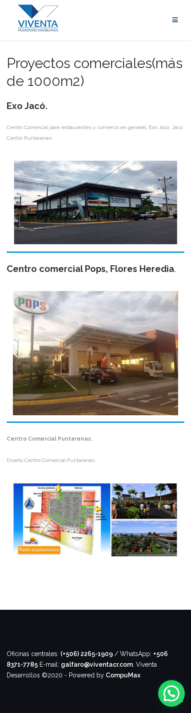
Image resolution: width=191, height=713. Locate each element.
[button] (171, 693)
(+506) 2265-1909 (86, 653)
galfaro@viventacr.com (97, 664)
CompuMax (123, 675)
